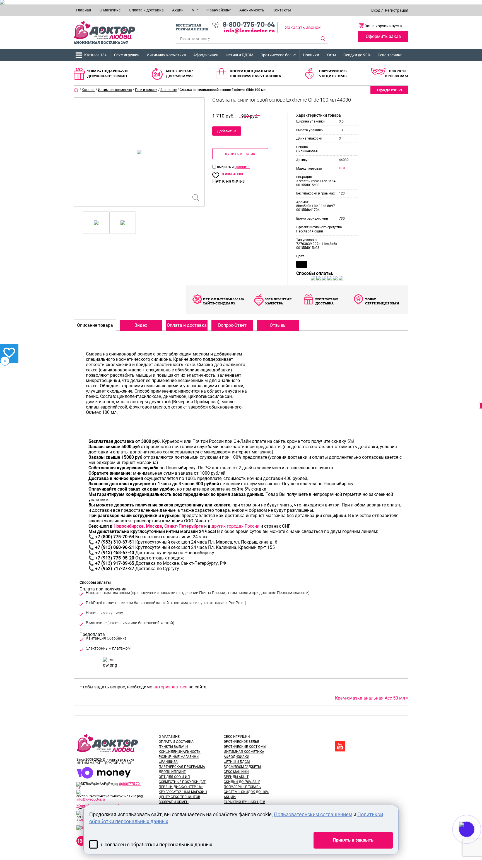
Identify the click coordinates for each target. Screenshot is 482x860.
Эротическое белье (278, 55)
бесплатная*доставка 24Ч (179, 73)
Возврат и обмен (174, 802)
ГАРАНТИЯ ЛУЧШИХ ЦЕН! (244, 802)
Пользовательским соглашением (313, 814)
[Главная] (76, 90)
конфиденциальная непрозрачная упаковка (255, 73)
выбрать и (226, 167)
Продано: (389, 90)
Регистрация (396, 10)
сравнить (242, 167)
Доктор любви (104, 30)
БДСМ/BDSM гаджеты (242, 767)
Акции (230, 797)
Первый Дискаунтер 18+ (181, 787)
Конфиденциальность (180, 752)
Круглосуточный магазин (183, 792)
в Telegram (396, 76)
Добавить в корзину (226, 132)
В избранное (233, 174)
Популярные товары (242, 787)
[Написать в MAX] (474, 840)
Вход (375, 10)
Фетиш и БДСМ (239, 55)
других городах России (235, 526)
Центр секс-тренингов (179, 797)
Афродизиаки (205, 55)
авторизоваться (170, 687)
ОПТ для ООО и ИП (174, 777)
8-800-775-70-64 (249, 24)
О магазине (169, 737)
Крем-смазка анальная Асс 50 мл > (371, 698)
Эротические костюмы (245, 747)
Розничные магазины (179, 757)
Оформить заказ (383, 36)
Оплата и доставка (176, 742)
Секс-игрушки (126, 55)
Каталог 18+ (95, 55)
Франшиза (168, 762)
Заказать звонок (303, 27)
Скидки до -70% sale (242, 782)
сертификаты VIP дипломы (333, 73)
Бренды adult (236, 777)
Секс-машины (236, 772)
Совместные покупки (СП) (182, 782)
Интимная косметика (166, 55)
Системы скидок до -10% (246, 792)
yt (340, 746)
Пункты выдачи (173, 747)
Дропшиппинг (172, 772)
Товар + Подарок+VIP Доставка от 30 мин (107, 73)
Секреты (397, 71)
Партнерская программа (182, 767)
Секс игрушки (237, 737)
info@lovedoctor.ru (249, 30)
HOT (342, 168)
